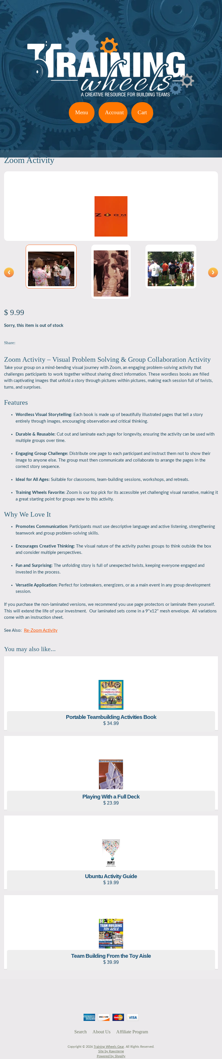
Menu (81, 112)
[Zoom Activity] (51, 266)
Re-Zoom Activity (41, 630)
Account (114, 112)
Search (80, 1031)
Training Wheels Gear (109, 1046)
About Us (101, 1031)
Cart (142, 112)
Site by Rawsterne (111, 1051)
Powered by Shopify (111, 1056)
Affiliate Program (132, 1031)
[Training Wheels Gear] (111, 98)
